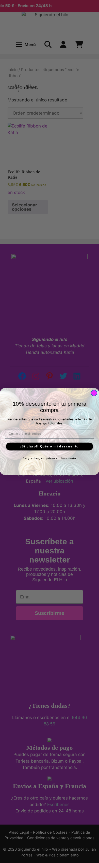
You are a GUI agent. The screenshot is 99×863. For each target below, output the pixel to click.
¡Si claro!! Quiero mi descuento (49, 446)
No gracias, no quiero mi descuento (49, 458)
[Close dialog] (94, 393)
